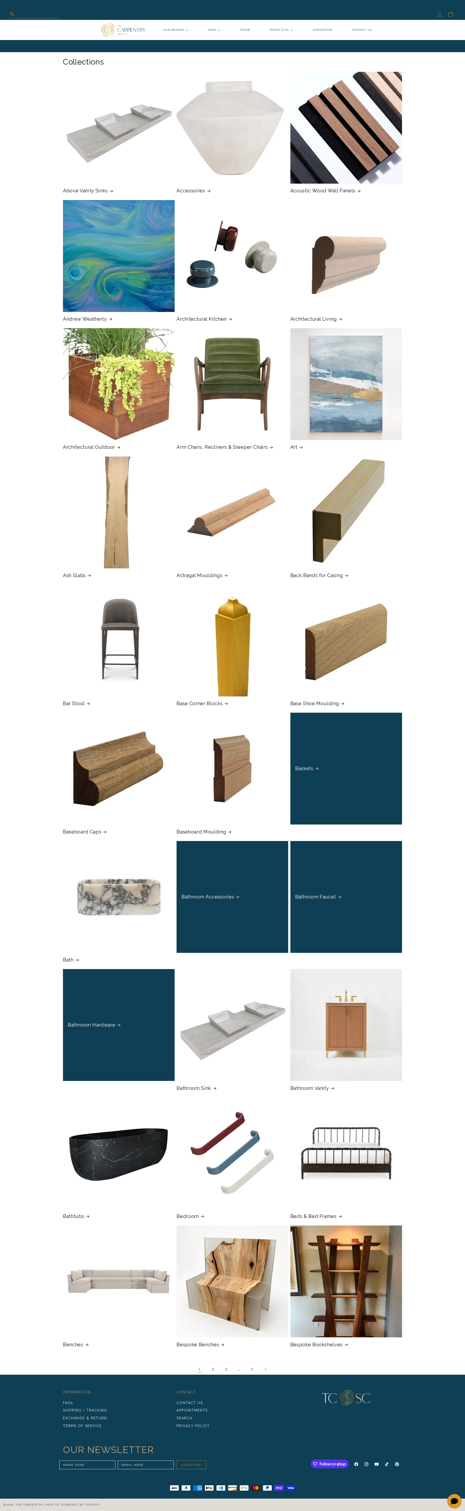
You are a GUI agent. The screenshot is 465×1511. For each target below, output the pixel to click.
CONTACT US (190, 1403)
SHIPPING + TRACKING (85, 1411)
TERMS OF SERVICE (82, 1426)
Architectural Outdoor (89, 447)
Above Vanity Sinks (85, 191)
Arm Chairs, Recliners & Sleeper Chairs (222, 447)
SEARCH (185, 1418)
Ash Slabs (74, 575)
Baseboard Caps (82, 832)
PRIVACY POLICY (193, 1426)
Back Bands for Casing (316, 575)
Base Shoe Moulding (314, 703)
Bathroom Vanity (309, 1088)
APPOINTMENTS (192, 1411)
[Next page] (265, 1369)
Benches (73, 1345)
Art (293, 447)
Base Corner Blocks (200, 703)
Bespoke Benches (198, 1345)
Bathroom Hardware (91, 1025)
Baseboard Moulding (201, 832)
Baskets (304, 769)
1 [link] (200, 1369)
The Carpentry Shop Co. (38, 1504)
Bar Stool (74, 703)
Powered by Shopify (81, 1504)
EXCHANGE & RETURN (85, 1418)
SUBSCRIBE (191, 1465)
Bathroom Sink (194, 1088)
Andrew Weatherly (85, 319)
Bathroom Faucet (315, 897)
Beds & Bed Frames (313, 1216)
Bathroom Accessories (207, 897)
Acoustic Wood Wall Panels (323, 191)
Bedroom (188, 1216)
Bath (68, 960)
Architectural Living (313, 319)
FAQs (68, 1403)
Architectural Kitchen (202, 319)
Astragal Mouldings (199, 575)
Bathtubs (73, 1216)
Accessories (191, 191)
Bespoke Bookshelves (316, 1345)
